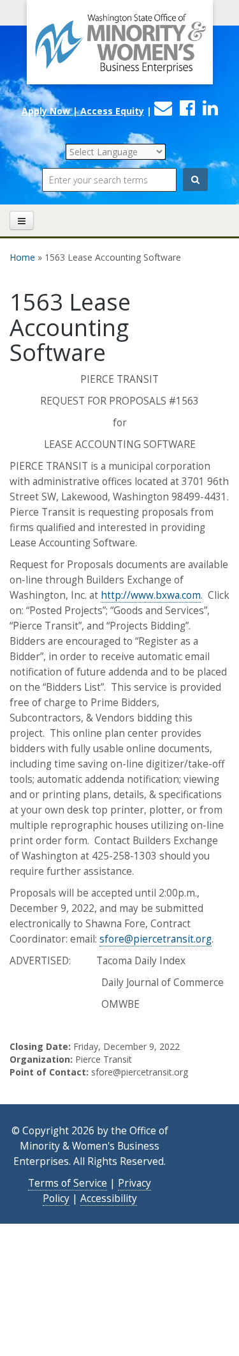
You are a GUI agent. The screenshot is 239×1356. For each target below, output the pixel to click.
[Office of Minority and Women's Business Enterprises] (119, 49)
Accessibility (108, 1198)
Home (22, 257)
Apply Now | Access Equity (83, 111)
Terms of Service (67, 1183)
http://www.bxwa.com (151, 595)
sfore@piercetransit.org (155, 939)
